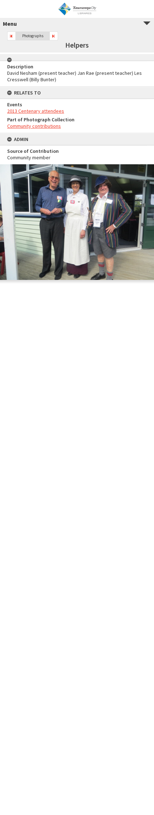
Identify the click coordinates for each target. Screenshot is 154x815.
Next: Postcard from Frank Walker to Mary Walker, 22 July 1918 (54, 36)
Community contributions (34, 126)
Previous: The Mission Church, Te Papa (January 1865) (11, 36)
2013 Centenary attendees (35, 111)
